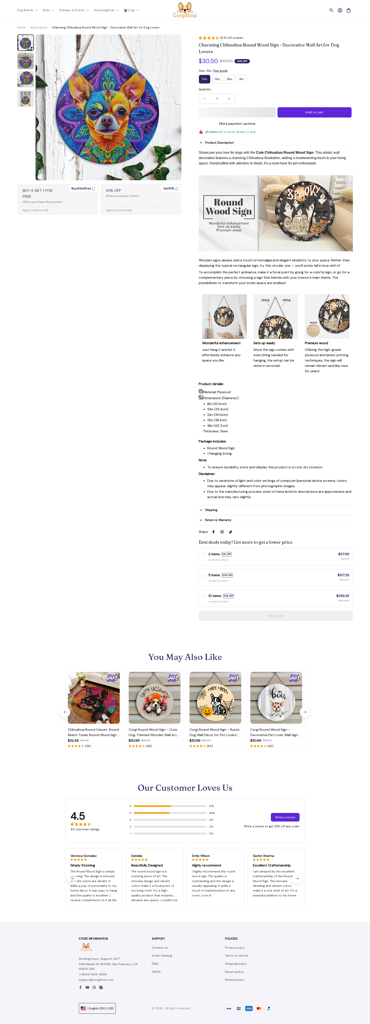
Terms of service (236, 955)
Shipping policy (236, 964)
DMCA (156, 972)
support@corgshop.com (96, 980)
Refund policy (234, 980)
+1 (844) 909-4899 (93, 974)
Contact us (160, 948)
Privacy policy (235, 948)
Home (21, 27)
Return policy (234, 972)
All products (38, 27)
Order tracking (162, 955)
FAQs (155, 964)
